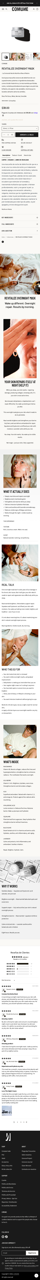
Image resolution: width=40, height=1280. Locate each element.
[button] (3, 3)
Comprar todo (6, 1151)
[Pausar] (30, 375)
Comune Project (27, 1158)
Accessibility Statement (9, 1206)
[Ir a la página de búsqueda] (6, 9)
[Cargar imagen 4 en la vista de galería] (29, 57)
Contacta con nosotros (29, 1169)
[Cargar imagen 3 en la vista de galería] (21, 57)
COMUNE (16, 1274)
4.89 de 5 (25, 957)
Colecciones (10, 237)
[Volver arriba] (36, 1276)
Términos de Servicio (8, 1191)
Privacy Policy (8, 1268)
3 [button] (20, 1122)
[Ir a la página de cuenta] (34, 9)
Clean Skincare (6, 150)
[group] (6, 155)
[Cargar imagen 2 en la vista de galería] (13, 57)
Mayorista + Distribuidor (9, 1202)
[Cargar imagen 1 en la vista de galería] (5, 57)
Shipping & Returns (27, 150)
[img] (6, 986)
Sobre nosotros (26, 1155)
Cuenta (4, 1180)
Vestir (3, 1158)
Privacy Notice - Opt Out (9, 1198)
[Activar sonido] (33, 375)
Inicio (3, 237)
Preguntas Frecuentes (28, 1151)
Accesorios (5, 1162)
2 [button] (17, 1122)
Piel (3, 1155)
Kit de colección (7, 1169)
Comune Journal (27, 1162)
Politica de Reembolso (9, 1184)
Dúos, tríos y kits (7, 1166)
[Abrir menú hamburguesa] (3, 9)
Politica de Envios (7, 1187)
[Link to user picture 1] (7, 1111)
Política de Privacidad (9, 1195)
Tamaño (4, 124)
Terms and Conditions (30, 1266)
